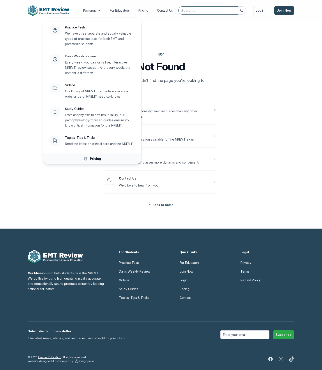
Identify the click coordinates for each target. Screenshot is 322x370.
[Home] (48, 10)
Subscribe (284, 335)
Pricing (95, 158)
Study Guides (74, 109)
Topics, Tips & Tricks (80, 137)
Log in (260, 10)
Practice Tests (75, 27)
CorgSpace (86, 361)
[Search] (242, 10)
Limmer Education (49, 357)
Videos (70, 85)
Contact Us (127, 178)
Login (184, 280)
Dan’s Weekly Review (80, 56)
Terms (245, 271)
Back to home (161, 205)
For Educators (190, 262)
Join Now (284, 10)
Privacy (246, 262)
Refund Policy (251, 280)
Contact (185, 298)
